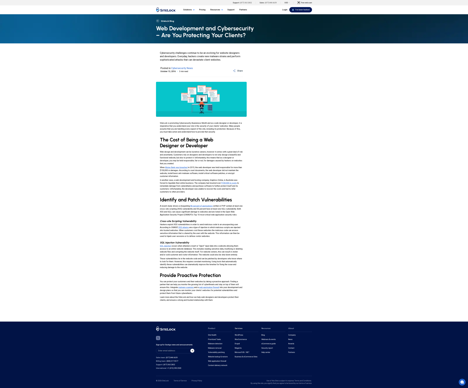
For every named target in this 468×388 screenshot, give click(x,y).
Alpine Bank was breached (176, 167)
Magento (238, 348)
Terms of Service (180, 381)
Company (292, 335)
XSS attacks (183, 227)
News (290, 339)
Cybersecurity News (182, 68)
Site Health (212, 335)
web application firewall (209, 287)
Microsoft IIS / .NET (242, 352)
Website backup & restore (218, 357)
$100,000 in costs (229, 183)
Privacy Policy (197, 381)
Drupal (237, 344)
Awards (291, 344)
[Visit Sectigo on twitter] (158, 338)
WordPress (239, 335)
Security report (267, 348)
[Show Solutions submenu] (193, 9)
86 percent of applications (201, 206)
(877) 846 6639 (271, 3)
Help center (265, 352)
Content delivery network (217, 365)
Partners (291, 352)
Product (211, 328)
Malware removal (214, 348)
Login (284, 10)
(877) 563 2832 (246, 3)
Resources (266, 328)
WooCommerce (241, 339)
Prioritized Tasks (214, 339)
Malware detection (215, 344)
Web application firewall (217, 361)
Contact (291, 348)
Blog (263, 335)
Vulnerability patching (216, 352)
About (291, 328)
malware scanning (186, 287)
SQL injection (165, 246)
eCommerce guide (268, 344)
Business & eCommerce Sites (246, 357)
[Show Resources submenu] (222, 9)
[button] (462, 382)
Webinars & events (268, 339)
